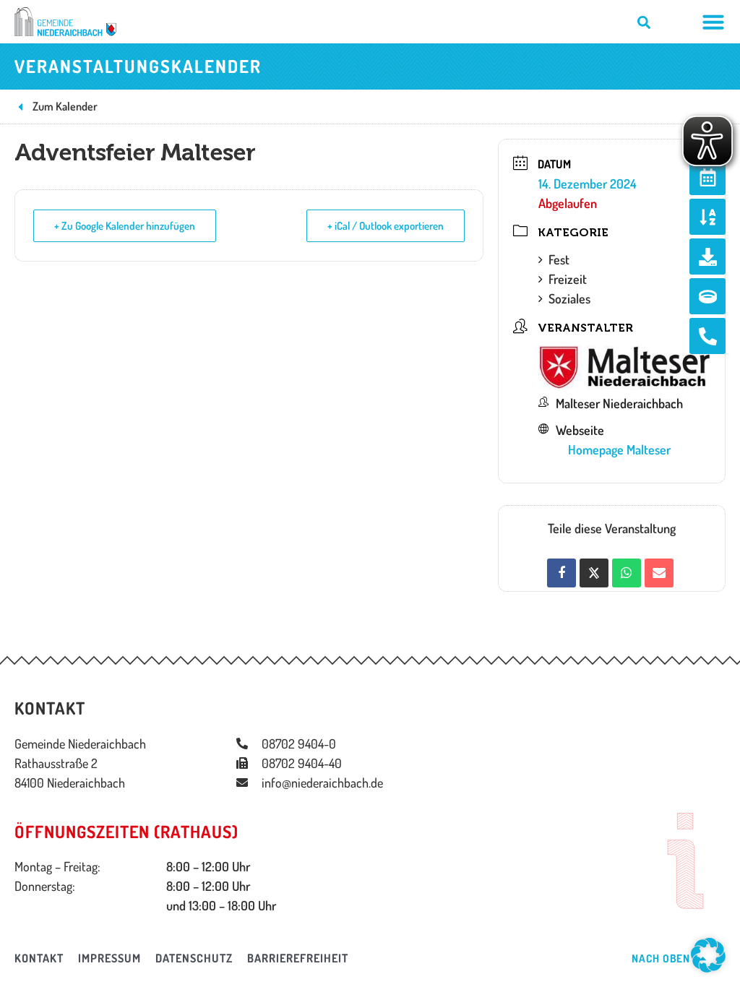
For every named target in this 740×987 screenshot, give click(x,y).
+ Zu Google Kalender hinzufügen (124, 226)
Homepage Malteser (619, 449)
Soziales (569, 298)
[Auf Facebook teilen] (561, 573)
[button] (708, 955)
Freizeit (567, 279)
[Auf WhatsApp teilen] (626, 573)
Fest (558, 259)
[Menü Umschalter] (713, 21)
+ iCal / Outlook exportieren (385, 226)
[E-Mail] (659, 573)
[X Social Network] (594, 573)
